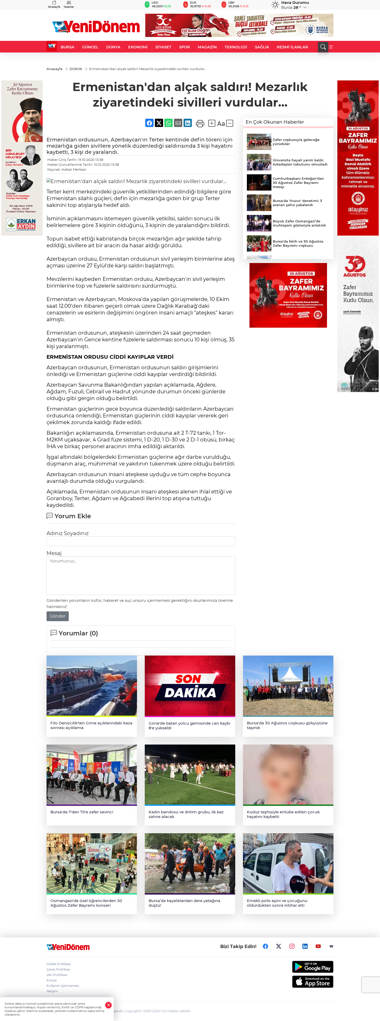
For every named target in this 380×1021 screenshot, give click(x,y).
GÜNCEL (90, 47)
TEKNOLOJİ (236, 47)
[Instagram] (292, 946)
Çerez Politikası (58, 969)
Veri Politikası (57, 975)
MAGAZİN (207, 47)
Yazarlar (69, 7)
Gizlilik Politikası (59, 964)
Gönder (57, 616)
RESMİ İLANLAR (292, 47)
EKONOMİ (138, 47)
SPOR (184, 47)
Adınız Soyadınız (68, 533)
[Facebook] (265, 946)
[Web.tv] (331, 946)
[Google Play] (300, 967)
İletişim (52, 991)
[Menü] (330, 47)
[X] (278, 946)
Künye (52, 980)
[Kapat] (108, 1005)
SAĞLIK (262, 47)
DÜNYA (113, 47)
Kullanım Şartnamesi (63, 986)
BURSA (67, 47)
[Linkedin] (305, 946)
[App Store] (300, 981)
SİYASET (163, 47)
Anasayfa (54, 7)
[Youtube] (318, 946)
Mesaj (54, 553)
